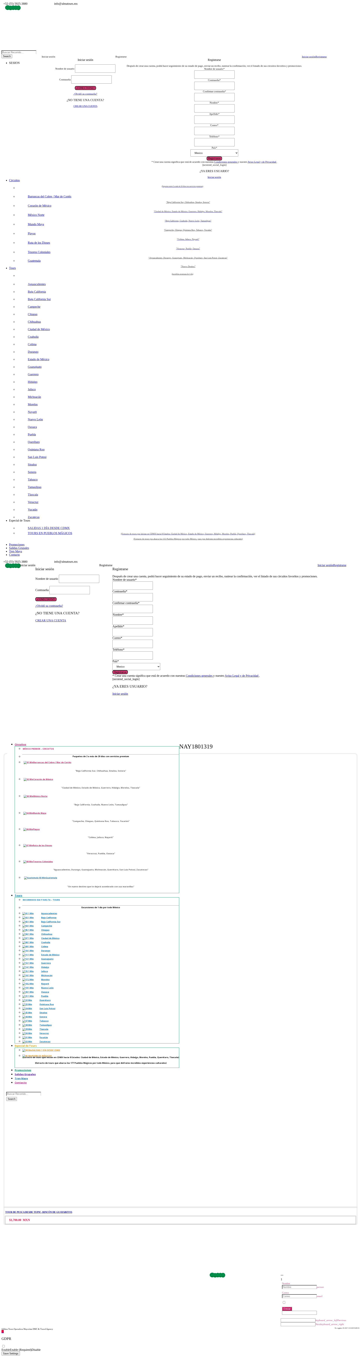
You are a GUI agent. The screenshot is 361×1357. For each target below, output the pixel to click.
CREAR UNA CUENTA (85, 106)
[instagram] (18, 8)
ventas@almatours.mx (13, 1287)
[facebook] (7, 8)
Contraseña (65, 79)
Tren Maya (15, 551)
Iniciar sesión (214, 177)
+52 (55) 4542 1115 (30, 1279)
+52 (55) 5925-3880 (11, 1279)
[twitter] (15, 8)
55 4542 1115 (38, 3)
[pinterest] (13, 8)
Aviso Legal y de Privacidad (262, 161)
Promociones (16, 544)
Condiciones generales (226, 161)
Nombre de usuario (64, 68)
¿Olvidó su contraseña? (85, 93)
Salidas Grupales (19, 548)
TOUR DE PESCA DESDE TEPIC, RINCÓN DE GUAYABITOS (38, 1212)
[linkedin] (10, 8)
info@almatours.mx (11, 1283)
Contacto (14, 554)
